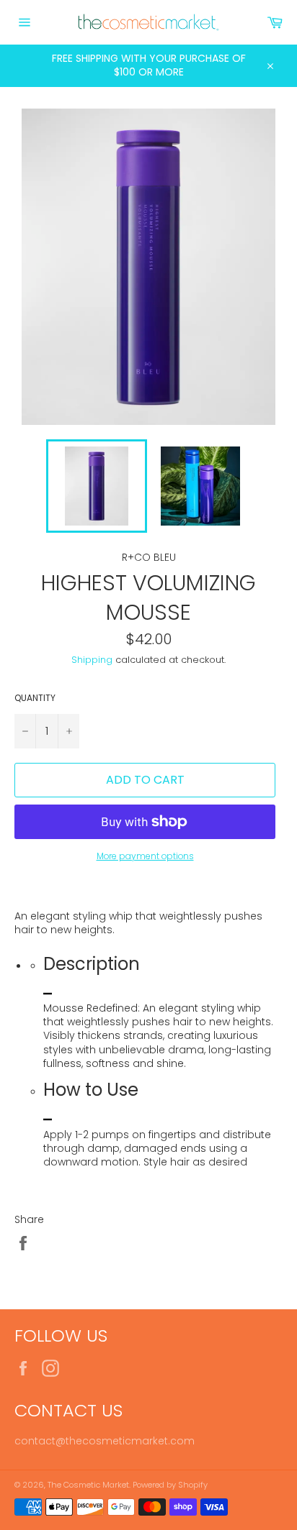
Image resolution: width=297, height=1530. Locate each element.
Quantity (35, 698)
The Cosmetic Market (88, 1484)
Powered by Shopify (170, 1484)
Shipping (91, 659)
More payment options (145, 856)
